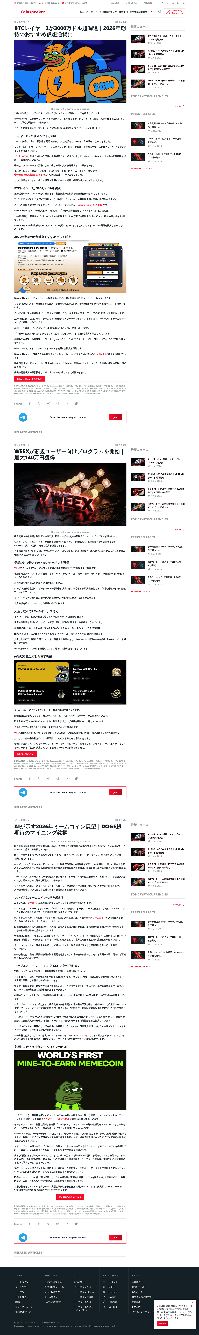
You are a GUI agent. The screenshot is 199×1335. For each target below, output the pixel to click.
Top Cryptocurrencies (149, 96)
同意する (162, 1323)
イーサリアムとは (82, 1301)
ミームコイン (99, 917)
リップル (19, 1291)
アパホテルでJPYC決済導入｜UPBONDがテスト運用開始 (166, 52)
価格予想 (123, 11)
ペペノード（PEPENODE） (57, 1118)
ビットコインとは (82, 1286)
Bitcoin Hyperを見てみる (29, 378)
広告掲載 (148, 3)
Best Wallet (100, 354)
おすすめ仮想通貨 (138, 11)
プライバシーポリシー (143, 1311)
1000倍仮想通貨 (52, 1301)
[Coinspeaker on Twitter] (168, 3)
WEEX (17, 567)
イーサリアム (21, 1286)
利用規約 (136, 1306)
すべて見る (177, 106)
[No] (192, 1302)
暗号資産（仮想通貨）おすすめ (29, 174)
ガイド (94, 11)
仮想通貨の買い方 (108, 11)
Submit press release (143, 168)
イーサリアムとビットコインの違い (84, 1308)
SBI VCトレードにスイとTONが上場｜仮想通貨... (165, 140)
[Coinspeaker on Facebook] (162, 3)
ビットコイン (20, 156)
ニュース (84, 11)
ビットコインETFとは (84, 1291)
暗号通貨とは (80, 1282)
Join (116, 417)
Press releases (143, 114)
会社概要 (115, 3)
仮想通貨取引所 (23, 1311)
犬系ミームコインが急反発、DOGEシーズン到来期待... (166, 156)
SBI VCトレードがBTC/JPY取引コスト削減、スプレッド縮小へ (166, 82)
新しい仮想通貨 (52, 1291)
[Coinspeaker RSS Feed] (184, 3)
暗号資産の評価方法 (142, 1296)
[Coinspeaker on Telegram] (173, 3)
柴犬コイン (32, 902)
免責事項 (136, 1301)
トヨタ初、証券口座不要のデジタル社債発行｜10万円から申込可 (166, 67)
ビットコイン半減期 (83, 1296)
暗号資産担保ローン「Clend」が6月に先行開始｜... (165, 125)
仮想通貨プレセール (54, 1286)
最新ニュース (139, 26)
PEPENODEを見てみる (70, 1196)
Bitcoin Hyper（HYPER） (90, 204)
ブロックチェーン (24, 1306)
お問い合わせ (132, 3)
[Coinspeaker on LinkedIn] (178, 3)
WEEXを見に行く (25, 754)
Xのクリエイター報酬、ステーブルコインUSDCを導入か (166, 38)
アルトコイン (83, 1035)
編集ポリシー (138, 1291)
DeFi (17, 1301)
